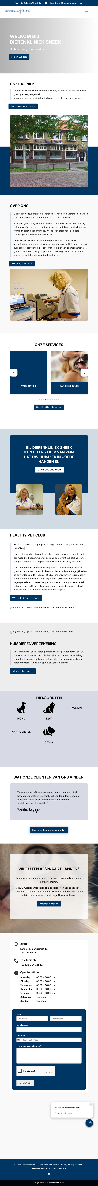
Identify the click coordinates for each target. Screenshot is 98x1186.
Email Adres (22, 1025)
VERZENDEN (25, 1082)
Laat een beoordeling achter (49, 829)
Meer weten (19, 56)
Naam (19, 1014)
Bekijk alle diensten (49, 407)
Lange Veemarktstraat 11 (34, 948)
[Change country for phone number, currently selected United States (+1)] (19, 1040)
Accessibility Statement (55, 1168)
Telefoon (20, 1035)
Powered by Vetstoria (49, 1164)
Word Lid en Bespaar (26, 598)
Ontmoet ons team (23, 106)
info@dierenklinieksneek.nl (62, 2)
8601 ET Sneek (28, 952)
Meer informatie (22, 671)
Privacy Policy (66, 1164)
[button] (13, 373)
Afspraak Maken (21, 263)
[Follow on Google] (81, 3)
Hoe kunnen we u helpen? (29, 1046)
